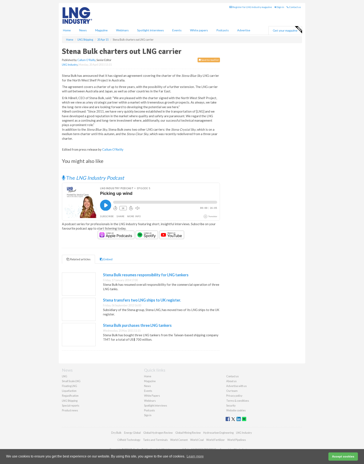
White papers (199, 30)
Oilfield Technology (129, 439)
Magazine (101, 30)
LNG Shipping (70, 400)
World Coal (197, 439)
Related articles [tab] (80, 259)
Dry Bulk (116, 432)
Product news (70, 410)
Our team (232, 390)
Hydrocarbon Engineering (218, 432)
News (147, 386)
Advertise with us (236, 386)
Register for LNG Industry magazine (252, 7)
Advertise (243, 30)
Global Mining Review (188, 432)
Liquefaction (69, 390)
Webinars (122, 30)
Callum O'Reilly (86, 60)
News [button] (83, 30)
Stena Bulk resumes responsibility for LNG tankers (146, 275)
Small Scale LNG (71, 381)
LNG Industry (70, 64)
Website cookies (236, 410)
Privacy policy (234, 395)
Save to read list (210, 59)
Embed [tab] (107, 259)
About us (231, 381)
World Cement (179, 439)
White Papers (152, 395)
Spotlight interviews (150, 30)
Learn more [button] (195, 456)
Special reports (70, 405)
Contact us (295, 7)
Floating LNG (69, 386)
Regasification (70, 395)
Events (177, 30)
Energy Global (132, 432)
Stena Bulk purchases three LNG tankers (137, 325)
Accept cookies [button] (343, 456)
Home (67, 30)
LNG (64, 376)
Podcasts (222, 30)
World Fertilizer (215, 439)
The (94, 178)
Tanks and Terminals (155, 439)
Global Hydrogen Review (158, 432)
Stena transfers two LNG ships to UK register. (142, 300)
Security (231, 405)
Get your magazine (285, 30)
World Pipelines (236, 439)
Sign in (280, 7)
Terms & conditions (237, 400)
